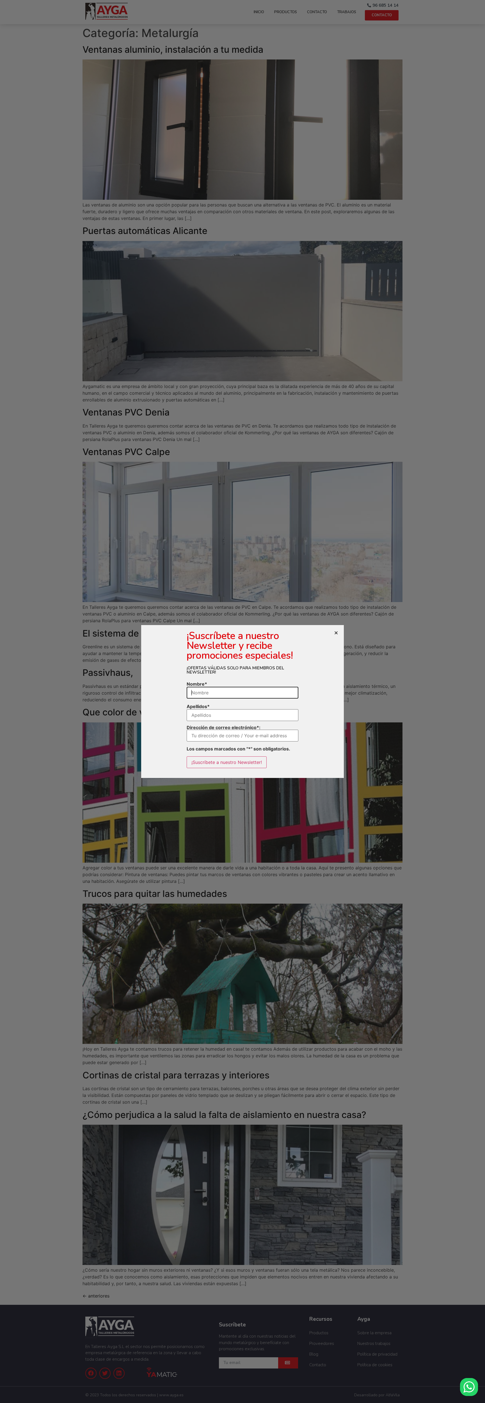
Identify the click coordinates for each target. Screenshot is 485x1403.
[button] (336, 633)
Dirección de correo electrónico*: (223, 727)
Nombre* (197, 684)
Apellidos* (198, 706)
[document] (242, 701)
